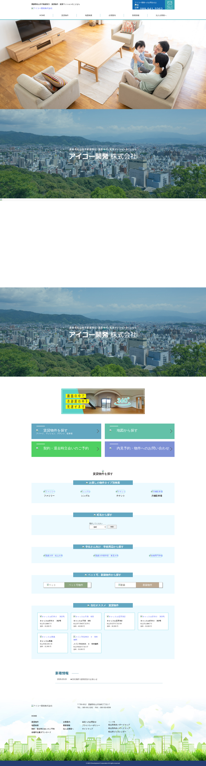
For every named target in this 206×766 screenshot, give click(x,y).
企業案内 (112, 15)
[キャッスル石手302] (116, 617)
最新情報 (66, 725)
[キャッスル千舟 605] (83, 617)
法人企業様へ (161, 15)
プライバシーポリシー (91, 725)
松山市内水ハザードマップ (119, 728)
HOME (42, 15)
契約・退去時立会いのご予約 (43, 729)
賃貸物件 (65, 15)
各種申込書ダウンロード (41, 732)
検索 (112, 527)
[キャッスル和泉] (47, 637)
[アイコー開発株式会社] (41, 8)
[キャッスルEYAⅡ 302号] (52, 617)
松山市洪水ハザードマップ (119, 725)
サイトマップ (87, 729)
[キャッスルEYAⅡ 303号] (152, 617)
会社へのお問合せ (89, 722)
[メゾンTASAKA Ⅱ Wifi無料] (86, 637)
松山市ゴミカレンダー (117, 732)
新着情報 (135, 15)
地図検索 (88, 15)
